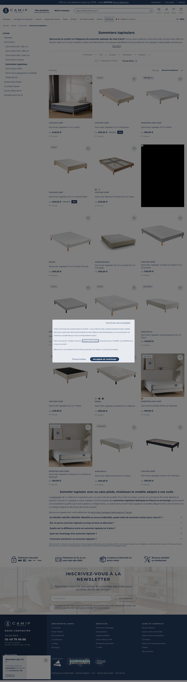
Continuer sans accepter (118, 323)
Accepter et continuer (104, 359)
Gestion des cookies (90, 341)
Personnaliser (79, 359)
